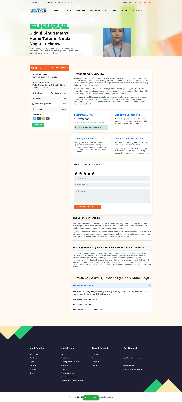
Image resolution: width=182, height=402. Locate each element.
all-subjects (36, 28)
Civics (63, 25)
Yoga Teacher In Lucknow (69, 377)
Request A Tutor (66, 365)
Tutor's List (67, 10)
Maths (34, 25)
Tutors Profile (65, 358)
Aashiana (33, 369)
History (53, 25)
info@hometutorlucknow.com (133, 358)
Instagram (95, 362)
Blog (105, 10)
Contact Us (64, 369)
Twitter (94, 358)
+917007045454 (129, 365)
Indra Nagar (34, 365)
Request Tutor (95, 10)
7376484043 (36, 2)
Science (47, 28)
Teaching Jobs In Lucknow (70, 362)
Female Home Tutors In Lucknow (72, 381)
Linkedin (95, 365)
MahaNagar (34, 358)
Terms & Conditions (67, 373)
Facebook (95, 354)
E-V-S (65, 28)
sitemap (32, 373)
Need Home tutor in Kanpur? (133, 369)
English (43, 25)
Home (56, 10)
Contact (114, 10)
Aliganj (32, 362)
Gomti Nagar (34, 354)
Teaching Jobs (80, 10)
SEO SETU (79, 397)
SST (56, 28)
